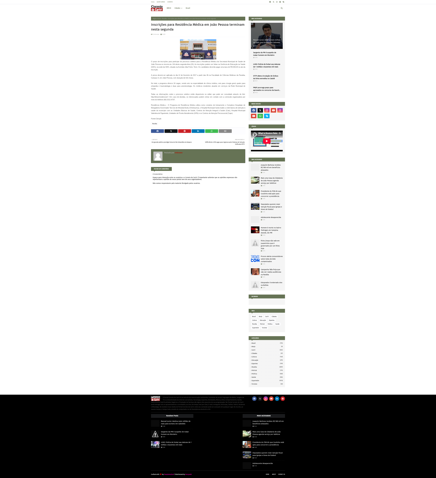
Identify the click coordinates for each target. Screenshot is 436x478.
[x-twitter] (273, 2)
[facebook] (270, 2)
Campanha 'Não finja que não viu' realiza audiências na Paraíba (271, 272)
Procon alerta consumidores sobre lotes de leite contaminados (272, 258)
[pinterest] (280, 2)
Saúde (277, 324)
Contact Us (281, 474)
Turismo (264, 328)
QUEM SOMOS (161, 2)
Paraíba (164, 18)
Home (267, 474)
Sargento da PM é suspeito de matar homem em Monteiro (264, 53)
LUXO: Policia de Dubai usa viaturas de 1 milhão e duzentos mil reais (266, 65)
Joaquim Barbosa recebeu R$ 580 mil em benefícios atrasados (271, 167)
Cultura (254, 320)
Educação (263, 320)
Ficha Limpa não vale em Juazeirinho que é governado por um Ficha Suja (270, 244)
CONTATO (170, 2)
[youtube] (273, 110)
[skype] (283, 2)
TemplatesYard (169, 474)
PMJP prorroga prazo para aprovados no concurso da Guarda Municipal (266, 89)
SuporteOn (255, 328)
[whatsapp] (260, 116)
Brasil (254, 316)
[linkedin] (277, 398)
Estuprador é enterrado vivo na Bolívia (271, 284)
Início (152, 2)
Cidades (274, 316)
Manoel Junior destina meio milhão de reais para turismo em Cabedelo (266, 41)
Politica (270, 324)
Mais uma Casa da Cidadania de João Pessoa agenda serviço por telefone (272, 180)
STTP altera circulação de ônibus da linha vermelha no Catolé (265, 77)
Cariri (267, 316)
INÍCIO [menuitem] (169, 8)
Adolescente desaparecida (271, 217)
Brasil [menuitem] (188, 8)
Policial (262, 324)
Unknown (156, 34)
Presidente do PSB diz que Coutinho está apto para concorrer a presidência (271, 193)
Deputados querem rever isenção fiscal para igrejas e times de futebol (271, 206)
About (274, 474)
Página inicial (157, 18)
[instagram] (276, 2)
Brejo (260, 316)
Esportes (271, 320)
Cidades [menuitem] (177, 8)
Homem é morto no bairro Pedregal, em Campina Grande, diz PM (271, 230)
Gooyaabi (188, 474)
